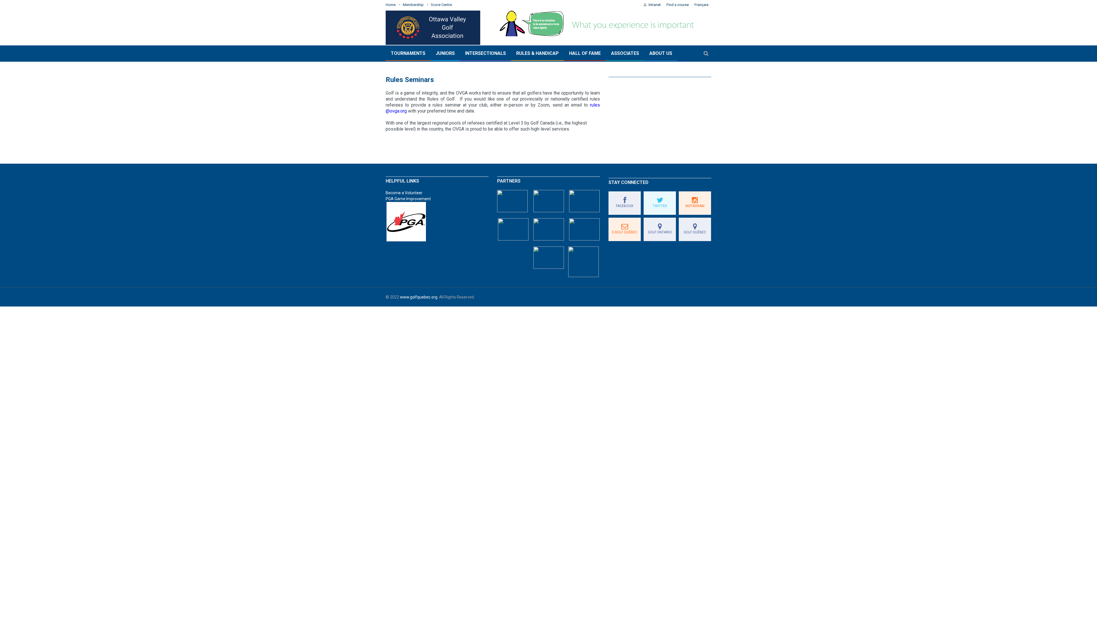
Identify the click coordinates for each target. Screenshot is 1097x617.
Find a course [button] (677, 5)
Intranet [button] (654, 5)
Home (391, 5)
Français (701, 5)
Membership (413, 5)
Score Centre (441, 5)
